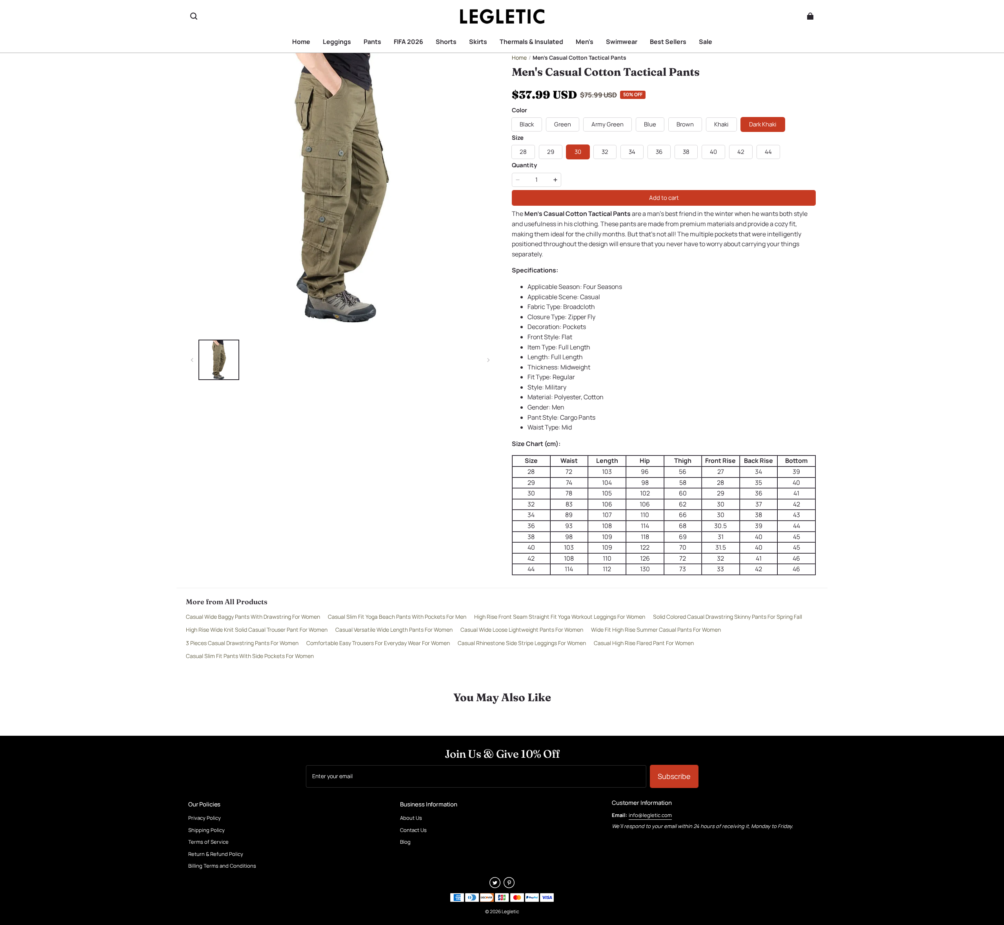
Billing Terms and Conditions (222, 866)
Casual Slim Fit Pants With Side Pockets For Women (250, 656)
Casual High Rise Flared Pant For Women (644, 643)
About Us (411, 818)
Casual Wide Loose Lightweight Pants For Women (521, 629)
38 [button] (686, 152)
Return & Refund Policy (215, 854)
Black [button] (527, 124)
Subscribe (674, 776)
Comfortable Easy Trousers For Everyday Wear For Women (378, 643)
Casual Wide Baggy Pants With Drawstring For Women (253, 616)
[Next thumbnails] (488, 360)
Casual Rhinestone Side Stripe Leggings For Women (522, 643)
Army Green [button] (607, 124)
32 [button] (605, 152)
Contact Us (413, 830)
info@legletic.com (650, 815)
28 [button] (523, 152)
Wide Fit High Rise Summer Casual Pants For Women (656, 629)
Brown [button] (685, 124)
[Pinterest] (509, 885)
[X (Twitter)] (494, 885)
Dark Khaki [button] (763, 124)
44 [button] (768, 152)
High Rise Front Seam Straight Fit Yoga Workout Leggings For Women (559, 616)
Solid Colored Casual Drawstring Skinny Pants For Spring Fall (727, 616)
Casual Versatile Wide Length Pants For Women (394, 629)
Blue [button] (650, 124)
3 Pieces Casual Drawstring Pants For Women (242, 643)
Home (519, 57)
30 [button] (578, 152)
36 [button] (659, 152)
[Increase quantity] (555, 180)
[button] (193, 16)
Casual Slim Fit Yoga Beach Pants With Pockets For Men (397, 616)
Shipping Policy (206, 830)
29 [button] (550, 152)
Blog (405, 842)
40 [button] (713, 152)
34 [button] (632, 152)
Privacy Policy (204, 818)
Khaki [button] (721, 124)
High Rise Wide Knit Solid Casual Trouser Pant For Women (256, 629)
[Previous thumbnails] (192, 360)
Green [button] (562, 124)
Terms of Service (208, 842)
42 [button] (740, 152)
